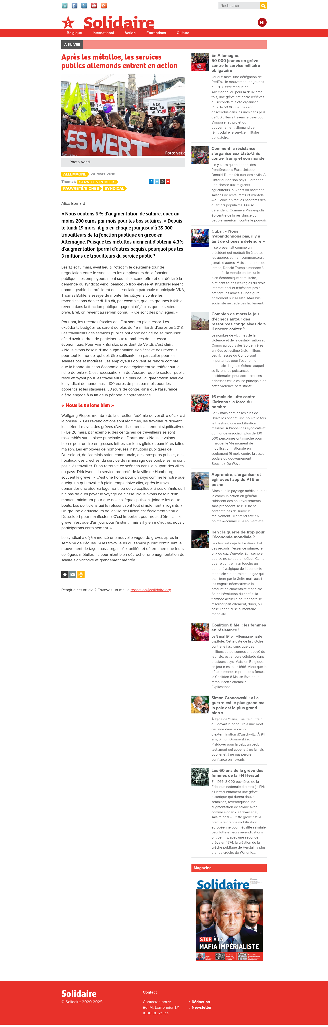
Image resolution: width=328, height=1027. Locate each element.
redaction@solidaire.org (151, 589)
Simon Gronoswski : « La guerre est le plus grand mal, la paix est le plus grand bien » (239, 705)
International (103, 33)
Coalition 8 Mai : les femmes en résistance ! (239, 628)
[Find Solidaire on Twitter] (65, 8)
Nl (262, 23)
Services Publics (97, 182)
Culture (183, 33)
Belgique (74, 33)
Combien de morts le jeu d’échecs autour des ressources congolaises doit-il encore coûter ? (239, 322)
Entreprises (156, 33)
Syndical (114, 188)
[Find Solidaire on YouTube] (94, 8)
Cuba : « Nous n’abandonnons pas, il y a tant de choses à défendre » (238, 236)
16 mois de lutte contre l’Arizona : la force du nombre (233, 401)
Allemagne (75, 174)
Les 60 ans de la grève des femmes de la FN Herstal (237, 773)
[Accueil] (80, 996)
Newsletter (202, 1007)
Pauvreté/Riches (81, 188)
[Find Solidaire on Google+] (84, 8)
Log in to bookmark (65, 574)
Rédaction (201, 1001)
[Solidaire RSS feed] (104, 8)
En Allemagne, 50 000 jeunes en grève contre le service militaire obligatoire (236, 63)
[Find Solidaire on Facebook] (74, 8)
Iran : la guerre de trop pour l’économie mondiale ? (238, 535)
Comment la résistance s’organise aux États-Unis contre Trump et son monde (238, 153)
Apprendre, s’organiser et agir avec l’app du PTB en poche (236, 479)
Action (130, 33)
